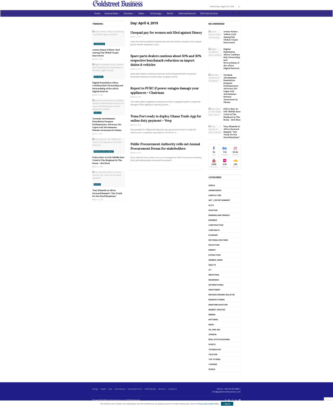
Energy (212, 250)
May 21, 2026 (98, 167)
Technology (155, 13)
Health (97, 113)
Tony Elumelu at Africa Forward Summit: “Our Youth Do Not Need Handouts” (107, 193)
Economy (213, 235)
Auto (211, 205)
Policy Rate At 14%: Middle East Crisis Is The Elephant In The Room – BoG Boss (108, 160)
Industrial (214, 275)
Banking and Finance (103, 151)
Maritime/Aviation (218, 304)
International (216, 285)
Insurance (214, 280)
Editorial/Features (187, 13)
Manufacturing (217, 299)
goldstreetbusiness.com (116, 400)
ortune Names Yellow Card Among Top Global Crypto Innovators (106, 52)
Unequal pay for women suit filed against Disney (166, 33)
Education (214, 245)
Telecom (213, 354)
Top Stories (214, 359)
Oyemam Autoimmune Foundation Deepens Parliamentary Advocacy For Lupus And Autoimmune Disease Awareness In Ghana (106, 124)
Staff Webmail (150, 389)
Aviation (213, 210)
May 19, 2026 (98, 200)
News (141, 13)
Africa (97, 184)
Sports (212, 344)
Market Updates (217, 309)
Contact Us (172, 389)
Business (128, 13)
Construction (216, 225)
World (170, 13)
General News (111, 13)
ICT (210, 270)
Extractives (215, 255)
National (98, 77)
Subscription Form (135, 389)
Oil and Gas (214, 329)
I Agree (227, 404)
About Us (162, 389)
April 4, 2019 (136, 37)
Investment (214, 289)
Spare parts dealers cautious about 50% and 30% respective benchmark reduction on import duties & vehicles (165, 60)
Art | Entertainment (219, 200)
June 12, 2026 (98, 59)
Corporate (99, 44)
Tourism (213, 364)
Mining (212, 314)
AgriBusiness (215, 190)
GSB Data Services (209, 13)
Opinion (212, 334)
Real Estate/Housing (219, 339)
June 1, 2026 (98, 134)
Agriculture (215, 195)
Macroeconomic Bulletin (222, 294)
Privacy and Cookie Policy (208, 403)
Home (97, 13)
